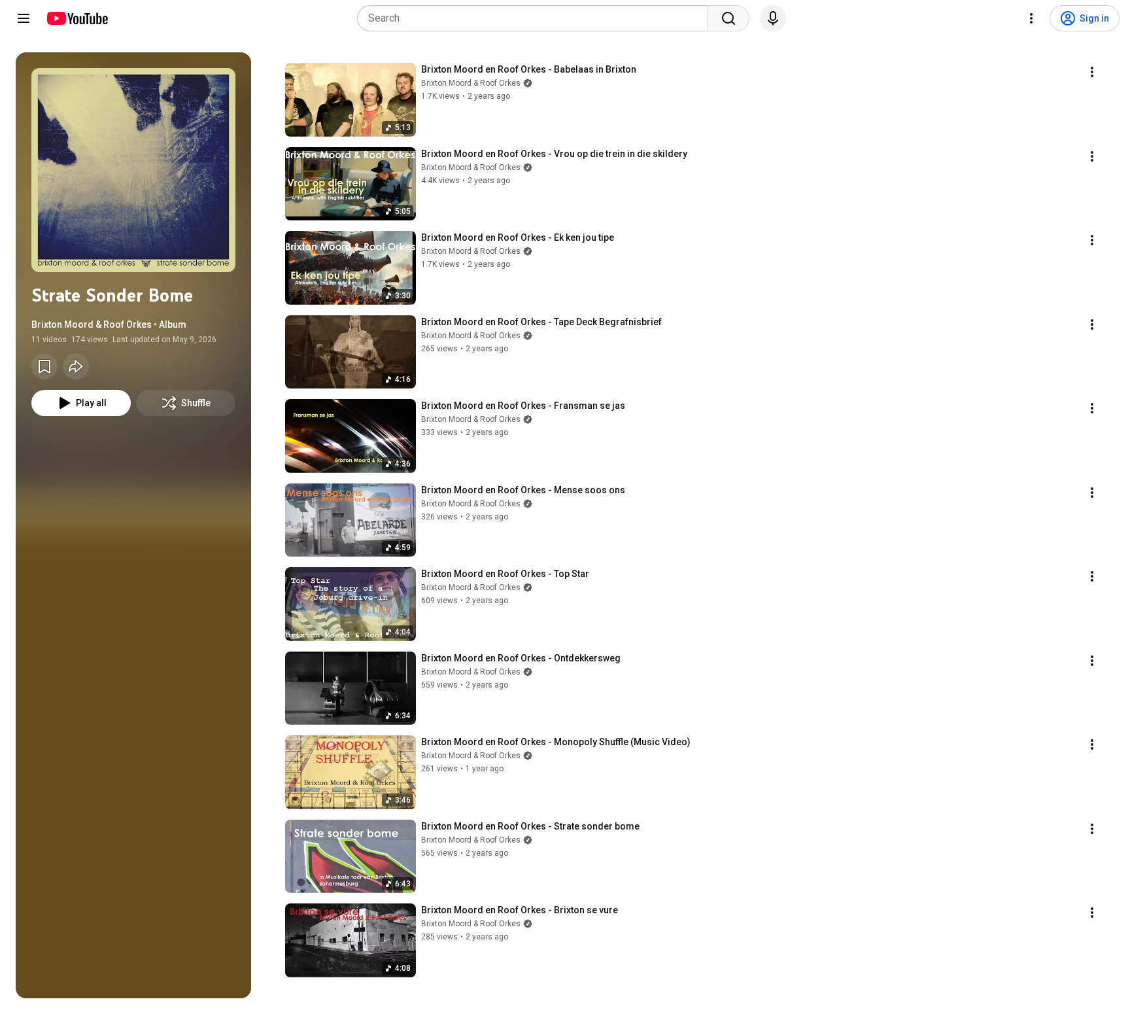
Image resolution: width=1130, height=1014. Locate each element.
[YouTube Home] (77, 18)
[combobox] (536, 18)
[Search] (728, 18)
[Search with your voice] (773, 18)
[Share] (76, 366)
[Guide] (23, 18)
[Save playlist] (44, 366)
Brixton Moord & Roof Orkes (471, 83)
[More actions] (1092, 72)
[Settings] (1031, 18)
